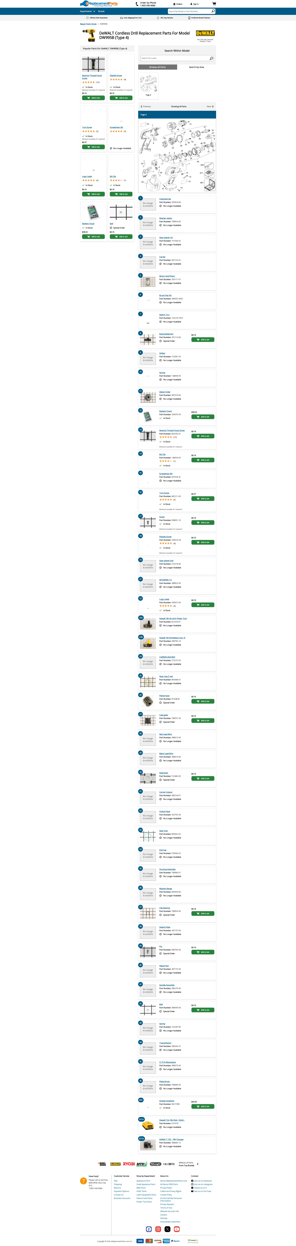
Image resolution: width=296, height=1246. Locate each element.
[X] (167, 1229)
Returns (117, 1187)
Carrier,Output (165, 792)
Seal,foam (163, 773)
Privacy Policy (166, 1187)
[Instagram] (158, 1229)
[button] (214, 4)
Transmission (165, 1043)
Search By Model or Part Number (183, 11)
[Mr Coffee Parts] (169, 1164)
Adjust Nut (164, 966)
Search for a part (149, 58)
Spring (162, 372)
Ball (111, 223)
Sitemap (163, 1218)
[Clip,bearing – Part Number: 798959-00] (148, 913)
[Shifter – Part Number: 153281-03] (148, 359)
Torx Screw (87, 127)
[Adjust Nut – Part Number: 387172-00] (148, 971)
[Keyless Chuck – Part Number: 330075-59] (93, 212)
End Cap (162, 850)
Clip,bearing (164, 908)
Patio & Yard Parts (144, 1198)
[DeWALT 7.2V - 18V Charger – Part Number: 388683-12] (148, 1145)
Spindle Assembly (166, 985)
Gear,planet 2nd (166, 560)
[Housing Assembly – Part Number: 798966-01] (148, 875)
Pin (160, 946)
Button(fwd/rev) (166, 334)
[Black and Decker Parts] (102, 1164)
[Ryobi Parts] (129, 1164)
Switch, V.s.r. (164, 314)
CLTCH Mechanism (167, 1062)
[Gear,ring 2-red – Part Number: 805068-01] (148, 682)
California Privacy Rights (170, 1191)
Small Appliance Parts (146, 1184)
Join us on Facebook (203, 1181)
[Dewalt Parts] (115, 1164)
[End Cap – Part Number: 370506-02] (148, 856)
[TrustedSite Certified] (193, 1241)
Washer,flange (165, 888)
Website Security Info (169, 1211)
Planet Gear (164, 695)
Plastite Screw (116, 75)
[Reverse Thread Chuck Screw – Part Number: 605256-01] (93, 64)
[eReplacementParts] (99, 3)
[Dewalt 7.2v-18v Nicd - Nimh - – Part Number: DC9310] (148, 1126)
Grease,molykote (166, 1101)
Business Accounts (122, 1198)
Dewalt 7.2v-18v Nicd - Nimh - (172, 1120)
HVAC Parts (142, 1191)
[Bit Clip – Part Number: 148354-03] (121, 165)
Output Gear (164, 811)
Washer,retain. (165, 218)
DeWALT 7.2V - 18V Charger (171, 1139)
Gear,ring (163, 830)
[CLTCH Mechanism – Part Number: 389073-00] (148, 1068)
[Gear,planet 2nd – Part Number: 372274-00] (148, 566)
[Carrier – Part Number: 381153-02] (148, 262)
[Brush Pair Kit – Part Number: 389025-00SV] (148, 301)
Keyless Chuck (88, 223)
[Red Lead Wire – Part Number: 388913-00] (148, 740)
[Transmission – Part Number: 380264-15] (148, 1049)
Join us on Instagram (203, 1184)
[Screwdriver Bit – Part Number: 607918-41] (121, 116)
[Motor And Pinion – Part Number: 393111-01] (148, 282)
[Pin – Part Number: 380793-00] (148, 952)
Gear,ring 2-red (166, 676)
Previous (147, 106)
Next (209, 106)
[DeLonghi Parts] (155, 1164)
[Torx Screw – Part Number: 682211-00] (93, 116)
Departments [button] (86, 11)
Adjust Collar (164, 392)
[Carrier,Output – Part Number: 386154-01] (148, 798)
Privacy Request (167, 1204)
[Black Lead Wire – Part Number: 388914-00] (148, 759)
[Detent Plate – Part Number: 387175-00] (148, 933)
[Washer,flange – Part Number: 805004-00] (148, 894)
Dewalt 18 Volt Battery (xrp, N (172, 638)
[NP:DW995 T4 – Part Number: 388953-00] (148, 585)
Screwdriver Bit (116, 127)
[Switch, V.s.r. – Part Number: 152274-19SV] (148, 320)
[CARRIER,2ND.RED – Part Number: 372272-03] (148, 663)
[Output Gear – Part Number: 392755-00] (148, 817)
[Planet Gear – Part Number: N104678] (148, 701)
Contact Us (119, 1194)
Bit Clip (113, 176)
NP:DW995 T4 (165, 580)
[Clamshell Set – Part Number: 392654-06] (148, 205)
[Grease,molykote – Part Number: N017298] (148, 1106)
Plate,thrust (164, 1081)
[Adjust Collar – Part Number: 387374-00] (148, 397)
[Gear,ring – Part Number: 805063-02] (148, 836)
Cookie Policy (166, 1194)
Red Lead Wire (165, 734)
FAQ (115, 1181)
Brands (101, 11)
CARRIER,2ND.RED (167, 657)
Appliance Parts (143, 1181)
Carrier (162, 257)
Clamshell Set (165, 199)
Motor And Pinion (167, 276)
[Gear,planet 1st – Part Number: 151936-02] (148, 243)
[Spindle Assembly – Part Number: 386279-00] (148, 991)
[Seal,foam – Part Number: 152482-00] (148, 778)
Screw (161, 517)
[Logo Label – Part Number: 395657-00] (93, 165)
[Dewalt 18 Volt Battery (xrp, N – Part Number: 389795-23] (148, 643)
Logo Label (87, 176)
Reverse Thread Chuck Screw (92, 77)
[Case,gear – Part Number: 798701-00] (148, 721)
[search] (213, 11)
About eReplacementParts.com (173, 1181)
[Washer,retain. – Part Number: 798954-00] (148, 224)
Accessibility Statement (170, 1221)
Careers (163, 1214)
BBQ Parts (141, 1187)
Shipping (118, 1184)
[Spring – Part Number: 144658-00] (148, 378)
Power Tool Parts (144, 1201)
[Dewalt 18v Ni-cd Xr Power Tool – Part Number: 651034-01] (148, 624)
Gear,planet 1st (166, 237)
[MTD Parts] (142, 1164)
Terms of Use (166, 1207)
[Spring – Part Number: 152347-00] (148, 1029)
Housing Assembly (167, 869)
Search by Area (196, 67)
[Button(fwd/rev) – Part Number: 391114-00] (148, 340)
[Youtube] (177, 1229)
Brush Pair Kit (165, 295)
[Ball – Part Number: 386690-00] (121, 212)
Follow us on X (200, 1187)
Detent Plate (164, 927)
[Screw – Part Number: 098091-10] (148, 523)
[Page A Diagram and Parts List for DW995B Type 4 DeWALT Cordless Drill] (177, 156)
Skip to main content (148, 17)
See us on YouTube (202, 1191)
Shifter (162, 353)
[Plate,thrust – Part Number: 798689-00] (148, 1087)
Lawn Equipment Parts (146, 1194)
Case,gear (163, 715)
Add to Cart (96, 98)
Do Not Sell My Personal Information (171, 1199)
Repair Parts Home (88, 24)
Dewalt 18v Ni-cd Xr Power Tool (173, 618)
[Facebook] (149, 1229)
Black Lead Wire (166, 753)
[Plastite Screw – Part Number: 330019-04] (121, 64)
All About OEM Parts (169, 1184)
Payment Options (121, 1191)
